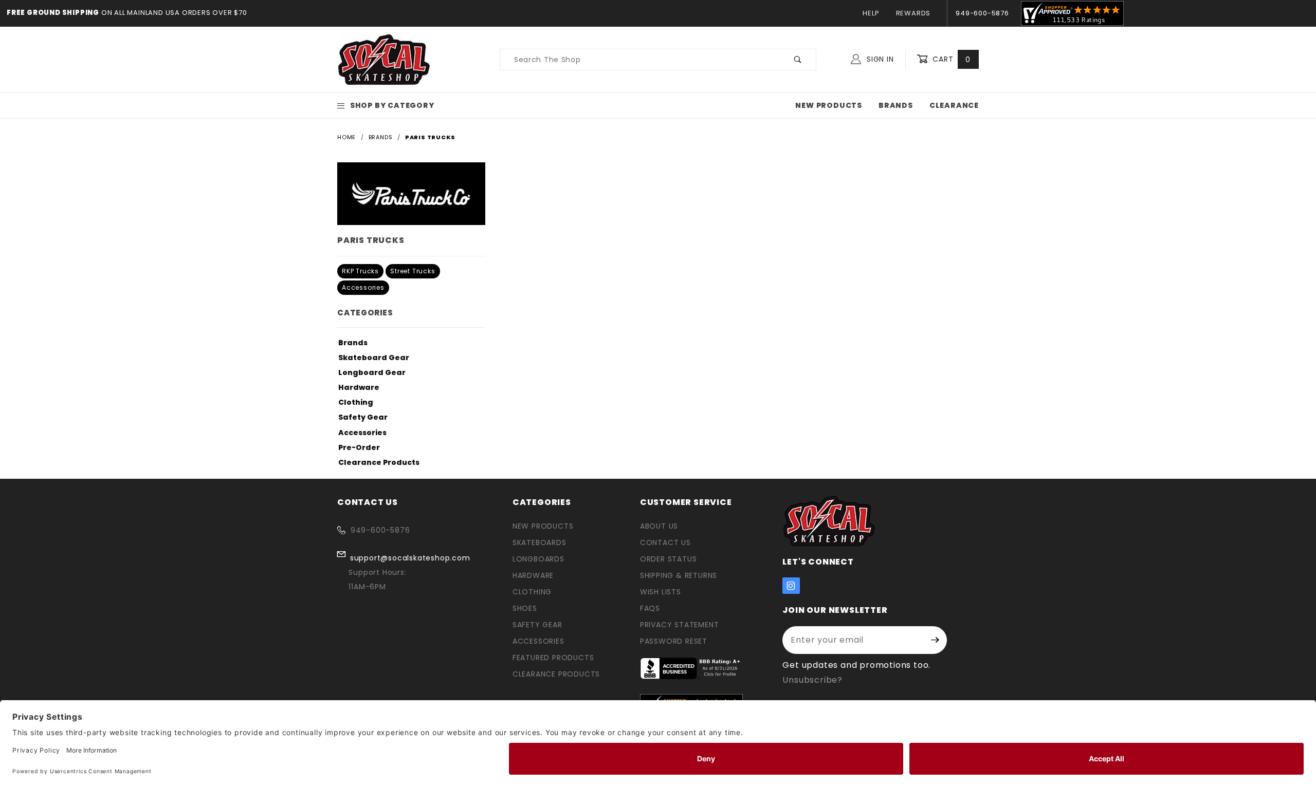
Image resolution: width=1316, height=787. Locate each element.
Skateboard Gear (373, 357)
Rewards (913, 13)
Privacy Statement (679, 625)
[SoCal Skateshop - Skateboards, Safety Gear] (384, 59)
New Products (828, 105)
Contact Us (665, 542)
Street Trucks (412, 271)
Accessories (363, 287)
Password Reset (673, 641)
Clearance (954, 105)
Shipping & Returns (678, 575)
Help (871, 13)
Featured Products (553, 657)
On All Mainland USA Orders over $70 (173, 12)
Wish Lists (660, 592)
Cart (950, 59)
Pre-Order (359, 447)
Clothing (355, 402)
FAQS (650, 608)
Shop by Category (392, 105)
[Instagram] (791, 585)
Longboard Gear (372, 372)
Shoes (525, 608)
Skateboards (539, 542)
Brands (896, 105)
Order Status (668, 559)
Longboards (538, 559)
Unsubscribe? (812, 680)
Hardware (358, 387)
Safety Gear (363, 417)
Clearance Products (378, 462)
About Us (659, 526)
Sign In (878, 59)
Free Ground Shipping (53, 12)
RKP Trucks (360, 271)
